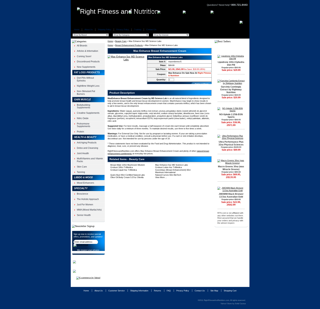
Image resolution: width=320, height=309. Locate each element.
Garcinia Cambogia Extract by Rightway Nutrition (231, 90)
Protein (80, 131)
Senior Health (84, 215)
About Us (88, 29)
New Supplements (86, 67)
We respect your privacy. (88, 250)
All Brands (82, 45)
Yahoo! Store (226, 304)
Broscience (82, 194)
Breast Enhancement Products (129, 45)
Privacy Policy (122, 29)
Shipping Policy (104, 29)
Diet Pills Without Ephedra (85, 79)
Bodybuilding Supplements (83, 106)
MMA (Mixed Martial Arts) (89, 209)
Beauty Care (120, 41)
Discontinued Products (88, 61)
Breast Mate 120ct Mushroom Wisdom (127, 165)
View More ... (161, 177)
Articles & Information (87, 51)
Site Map (214, 291)
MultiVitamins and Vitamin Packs (90, 160)
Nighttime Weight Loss (88, 86)
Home (76, 29)
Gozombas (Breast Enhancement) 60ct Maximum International (173, 171)
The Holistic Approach (88, 199)
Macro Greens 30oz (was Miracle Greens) (231, 168)
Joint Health (83, 153)
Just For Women (85, 204)
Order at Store (202, 84)
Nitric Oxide (83, 118)
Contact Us (151, 29)
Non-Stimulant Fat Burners (86, 92)
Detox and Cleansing (87, 148)
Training (137, 29)
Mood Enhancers (85, 183)
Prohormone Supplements (83, 125)
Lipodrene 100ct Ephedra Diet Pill (231, 63)
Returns (157, 291)
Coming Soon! (84, 56)
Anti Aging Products (86, 142)
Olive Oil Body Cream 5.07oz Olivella (127, 177)
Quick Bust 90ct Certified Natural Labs (127, 175)
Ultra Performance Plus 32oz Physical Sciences (231, 143)
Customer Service (116, 291)
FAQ (169, 291)
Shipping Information (139, 291)
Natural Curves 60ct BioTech (168, 175)
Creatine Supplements (88, 113)
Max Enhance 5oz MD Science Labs (171, 165)
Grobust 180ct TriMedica (121, 167)
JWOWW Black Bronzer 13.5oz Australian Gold (231, 195)
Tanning (81, 172)
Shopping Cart (230, 291)
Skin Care (82, 166)
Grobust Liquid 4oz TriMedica (123, 170)
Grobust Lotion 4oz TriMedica (168, 167)
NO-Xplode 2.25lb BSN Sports (231, 116)
